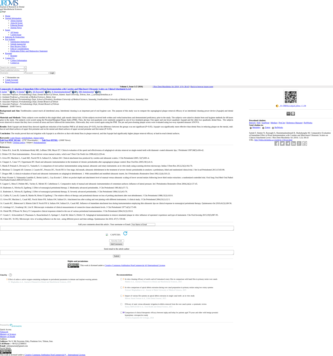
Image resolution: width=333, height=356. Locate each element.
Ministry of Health (7, 336)
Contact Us (9, 58)
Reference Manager (294, 123)
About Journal (16, 21)
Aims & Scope (16, 23)
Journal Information (13, 18)
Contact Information (18, 60)
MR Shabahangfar (86, 92)
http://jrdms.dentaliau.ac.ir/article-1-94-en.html (273, 140)
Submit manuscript (18, 44)
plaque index (38, 138)
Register (8, 53)
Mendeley (256, 127)
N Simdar (20, 92)
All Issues (14, 32)
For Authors (10, 39)
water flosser (15, 138)
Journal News (16, 28)
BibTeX (252, 123)
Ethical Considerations (19, 49)
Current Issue (15, 35)
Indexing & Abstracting (14, 37)
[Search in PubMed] (14, 93)
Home (7, 16)
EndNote (265, 123)
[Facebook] (276, 143)
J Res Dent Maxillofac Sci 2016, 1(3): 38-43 (171, 86)
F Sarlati (3, 92)
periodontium (26, 138)
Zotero (267, 127)
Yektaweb (4, 332)
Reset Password (11, 82)
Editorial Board (16, 25)
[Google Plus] (299, 143)
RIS (258, 123)
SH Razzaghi (38, 92)
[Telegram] (288, 143)
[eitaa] (304, 143)
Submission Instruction (19, 42)
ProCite (282, 123)
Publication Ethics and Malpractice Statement (28, 51)
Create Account (11, 80)
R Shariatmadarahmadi (61, 92)
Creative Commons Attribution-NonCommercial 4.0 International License (135, 265)
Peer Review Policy (18, 46)
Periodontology (40, 142)
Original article (19, 142)
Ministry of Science (8, 334)
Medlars (274, 123)
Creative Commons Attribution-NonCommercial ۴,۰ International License (55, 355)
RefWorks (308, 123)
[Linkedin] (293, 143)
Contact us (14, 63)
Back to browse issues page (202, 86)
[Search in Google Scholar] (11, 93)
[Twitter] (282, 143)
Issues (7, 30)
